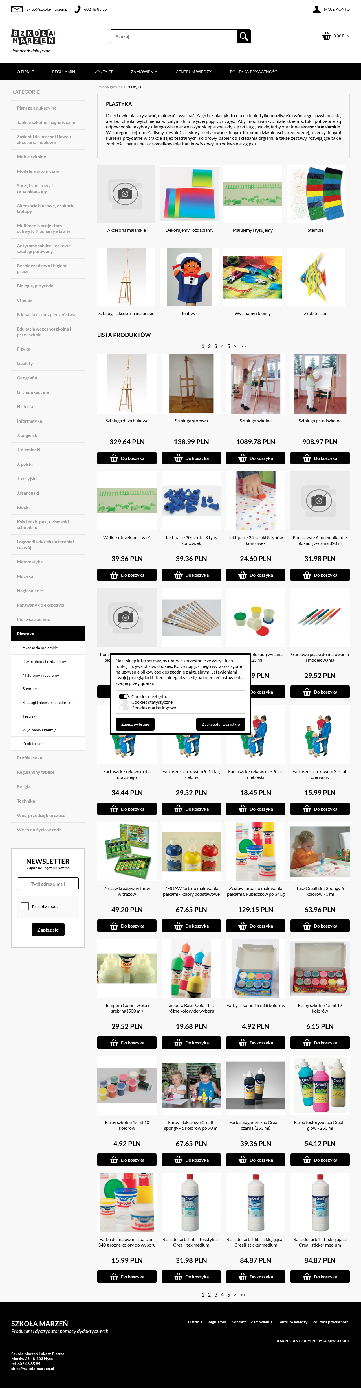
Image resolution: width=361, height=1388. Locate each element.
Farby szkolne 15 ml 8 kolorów (255, 1005)
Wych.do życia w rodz (39, 829)
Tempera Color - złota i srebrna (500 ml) (127, 1007)
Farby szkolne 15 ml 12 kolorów (320, 1007)
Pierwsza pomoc (33, 619)
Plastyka (25, 633)
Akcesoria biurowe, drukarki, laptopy (46, 208)
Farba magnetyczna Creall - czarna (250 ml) (255, 1125)
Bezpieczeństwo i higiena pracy (42, 268)
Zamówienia (144, 71)
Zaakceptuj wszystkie (221, 724)
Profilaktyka (29, 757)
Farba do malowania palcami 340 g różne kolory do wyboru (127, 1241)
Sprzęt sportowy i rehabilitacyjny (35, 188)
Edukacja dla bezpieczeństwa (46, 314)
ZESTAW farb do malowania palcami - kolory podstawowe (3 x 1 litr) (191, 894)
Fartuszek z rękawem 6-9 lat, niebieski (255, 774)
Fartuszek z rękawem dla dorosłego (127, 774)
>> (243, 346)
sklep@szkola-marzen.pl (48, 9)
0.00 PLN (342, 35)
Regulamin (63, 71)
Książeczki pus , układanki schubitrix (43, 524)
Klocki (23, 507)
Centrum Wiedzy (194, 71)
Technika (26, 800)
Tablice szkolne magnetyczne (46, 122)
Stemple (30, 688)
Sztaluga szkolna (256, 420)
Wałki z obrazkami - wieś (127, 537)
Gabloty (25, 363)
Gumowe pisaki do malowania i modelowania (320, 657)
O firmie (25, 71)
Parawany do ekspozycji (41, 604)
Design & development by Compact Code (313, 1341)
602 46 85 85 (95, 9)
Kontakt (103, 71)
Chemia (24, 300)
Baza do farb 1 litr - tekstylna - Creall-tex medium (191, 1241)
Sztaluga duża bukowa (126, 420)
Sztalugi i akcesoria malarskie (48, 702)
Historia (25, 406)
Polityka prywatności (254, 71)
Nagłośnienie (30, 590)
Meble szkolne (31, 156)
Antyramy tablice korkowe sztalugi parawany (44, 248)
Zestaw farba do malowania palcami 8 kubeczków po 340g (256, 891)
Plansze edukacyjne (37, 107)
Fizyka (23, 348)
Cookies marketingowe (153, 707)
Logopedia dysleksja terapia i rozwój (45, 544)
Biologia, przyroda (35, 285)
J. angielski (27, 435)
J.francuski (28, 492)
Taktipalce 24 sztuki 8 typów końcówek (255, 540)
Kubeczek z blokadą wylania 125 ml (256, 657)
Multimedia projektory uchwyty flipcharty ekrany (44, 228)
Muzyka (25, 576)
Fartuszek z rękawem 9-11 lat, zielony (191, 774)
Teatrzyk (30, 716)
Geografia (27, 377)
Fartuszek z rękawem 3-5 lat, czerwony (319, 774)
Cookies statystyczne (152, 702)
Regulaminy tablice (36, 772)
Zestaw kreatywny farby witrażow (127, 891)
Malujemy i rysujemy (41, 675)
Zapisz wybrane (135, 724)
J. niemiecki (28, 449)
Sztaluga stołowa (191, 420)
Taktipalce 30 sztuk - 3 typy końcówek (191, 540)
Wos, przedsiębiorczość (41, 815)
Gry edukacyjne (33, 392)
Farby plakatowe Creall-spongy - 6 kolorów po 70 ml (191, 1125)
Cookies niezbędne (149, 696)
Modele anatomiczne (38, 171)
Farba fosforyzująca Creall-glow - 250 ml (320, 1125)
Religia (23, 786)
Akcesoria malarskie (40, 647)
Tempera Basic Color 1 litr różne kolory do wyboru (191, 1007)
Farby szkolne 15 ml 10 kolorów (127, 1125)
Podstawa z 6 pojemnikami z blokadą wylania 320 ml (320, 540)
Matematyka (30, 561)
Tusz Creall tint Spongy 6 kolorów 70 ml (320, 891)
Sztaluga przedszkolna (320, 420)
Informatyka (29, 420)
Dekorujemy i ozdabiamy (44, 661)
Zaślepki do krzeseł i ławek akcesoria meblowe (44, 139)
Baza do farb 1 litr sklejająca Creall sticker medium (320, 1241)
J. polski (25, 464)
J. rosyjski (27, 478)
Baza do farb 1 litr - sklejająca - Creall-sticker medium (255, 1241)
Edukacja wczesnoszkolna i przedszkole (44, 331)
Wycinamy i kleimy (39, 729)
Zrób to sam (33, 743)
